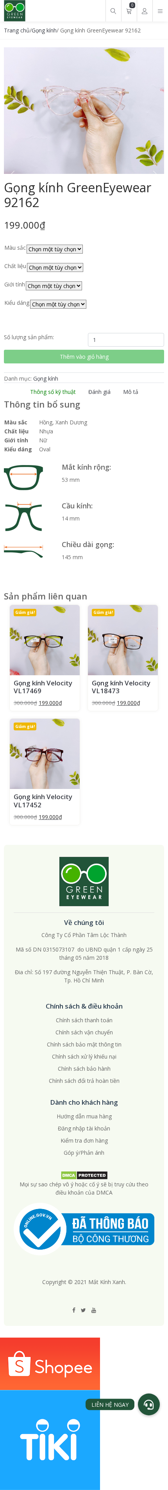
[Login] (144, 10)
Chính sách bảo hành (84, 1068)
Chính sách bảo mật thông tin (84, 1044)
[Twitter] (83, 1310)
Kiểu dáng (16, 302)
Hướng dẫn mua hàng (84, 1116)
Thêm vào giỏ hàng (84, 356)
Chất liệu (15, 266)
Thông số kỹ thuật (53, 391)
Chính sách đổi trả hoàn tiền (84, 1080)
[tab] (53, 392)
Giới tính (14, 284)
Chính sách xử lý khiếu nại (84, 1056)
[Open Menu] (160, 10)
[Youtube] (93, 1310)
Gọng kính (44, 30)
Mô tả (130, 391)
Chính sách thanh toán (84, 1020)
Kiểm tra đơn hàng (84, 1140)
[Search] (113, 10)
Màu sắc (15, 247)
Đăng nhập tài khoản (84, 1128)
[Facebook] (73, 1310)
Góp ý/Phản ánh (84, 1152)
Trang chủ (17, 30)
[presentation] (12, 176)
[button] (149, 1404)
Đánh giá (99, 391)
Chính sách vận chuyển (84, 1032)
